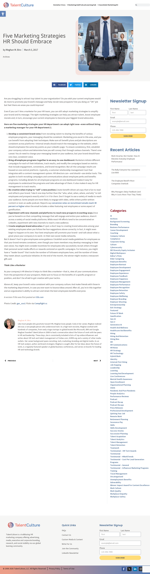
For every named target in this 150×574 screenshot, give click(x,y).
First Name (114, 108)
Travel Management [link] (118, 473)
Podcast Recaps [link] (117, 405)
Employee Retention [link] (119, 290)
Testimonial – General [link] (119, 465)
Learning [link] (114, 370)
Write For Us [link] (67, 544)
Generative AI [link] (116, 324)
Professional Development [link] (121, 410)
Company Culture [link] (117, 236)
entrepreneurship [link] (117, 304)
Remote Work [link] (116, 416)
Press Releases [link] (116, 408)
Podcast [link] (83, 5)
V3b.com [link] (39, 297)
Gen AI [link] (113, 319)
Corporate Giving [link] (117, 241)
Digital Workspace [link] (118, 253)
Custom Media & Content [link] (72, 539)
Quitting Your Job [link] (117, 413)
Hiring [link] (112, 333)
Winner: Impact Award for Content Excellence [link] (129, 485)
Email (112, 117)
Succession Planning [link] (119, 433)
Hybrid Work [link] (115, 356)
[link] (3, 14)
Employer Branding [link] (118, 299)
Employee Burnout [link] (118, 264)
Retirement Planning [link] (119, 419)
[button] (59, 84)
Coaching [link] (114, 233)
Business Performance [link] (119, 227)
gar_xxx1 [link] (21, 303)
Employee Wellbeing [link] (119, 296)
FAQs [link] (64, 530)
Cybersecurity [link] (116, 247)
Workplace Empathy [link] (118, 494)
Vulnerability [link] (115, 482)
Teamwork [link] (114, 448)
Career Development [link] (119, 230)
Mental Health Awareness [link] (121, 379)
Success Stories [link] (117, 430)
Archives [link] (6, 56)
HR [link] (111, 342)
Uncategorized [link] (116, 476)
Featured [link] (114, 310)
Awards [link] (102, 5)
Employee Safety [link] (117, 293)
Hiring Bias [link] (114, 339)
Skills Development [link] (118, 428)
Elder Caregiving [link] (117, 259)
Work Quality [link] (115, 491)
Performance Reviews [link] (119, 396)
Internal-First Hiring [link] (118, 362)
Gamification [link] (115, 316)
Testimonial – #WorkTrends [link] (121, 456)
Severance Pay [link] (116, 422)
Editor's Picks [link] (116, 256)
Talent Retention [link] (117, 445)
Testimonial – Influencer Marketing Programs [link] (129, 468)
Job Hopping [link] (115, 365)
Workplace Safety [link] (118, 496)
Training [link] (113, 471)
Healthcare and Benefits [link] (121, 330)
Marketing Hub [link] (74, 5)
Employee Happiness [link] (119, 279)
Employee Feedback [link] (118, 276)
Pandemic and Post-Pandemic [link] (122, 390)
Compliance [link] (115, 239)
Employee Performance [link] (120, 284)
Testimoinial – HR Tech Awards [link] (123, 451)
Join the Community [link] (70, 548)
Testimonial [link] (115, 453)
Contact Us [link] (66, 535)
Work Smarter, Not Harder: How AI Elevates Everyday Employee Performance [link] (125, 159)
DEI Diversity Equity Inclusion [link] (122, 250)
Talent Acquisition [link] (118, 436)
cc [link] (46, 303)
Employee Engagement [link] (120, 270)
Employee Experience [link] (119, 273)
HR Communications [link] (118, 344)
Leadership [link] (115, 367)
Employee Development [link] (120, 267)
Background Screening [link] (120, 221)
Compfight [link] (39, 303)
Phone (113, 126)
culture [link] (113, 244)
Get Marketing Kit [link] (111, 5)
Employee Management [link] (120, 281)
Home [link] (55, 5)
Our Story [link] (61, 5)
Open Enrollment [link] (117, 382)
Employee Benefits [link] (118, 261)
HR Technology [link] (116, 353)
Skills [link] (112, 425)
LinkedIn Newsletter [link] (70, 553)
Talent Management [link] (119, 442)
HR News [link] (114, 347)
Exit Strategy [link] (116, 307)
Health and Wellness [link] (119, 327)
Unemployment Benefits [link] (120, 479)
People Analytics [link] (117, 393)
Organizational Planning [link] (120, 385)
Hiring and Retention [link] (119, 336)
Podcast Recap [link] (116, 402)
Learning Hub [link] (91, 5)
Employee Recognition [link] (120, 287)
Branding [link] (114, 224)
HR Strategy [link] (115, 350)
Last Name (133, 108)
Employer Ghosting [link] (118, 302)
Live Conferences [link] (117, 376)
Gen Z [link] (112, 322)
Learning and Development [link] (122, 373)
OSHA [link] (112, 388)
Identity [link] (113, 359)
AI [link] (111, 216)
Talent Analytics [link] (117, 439)
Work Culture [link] (115, 488)
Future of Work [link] (116, 313)
